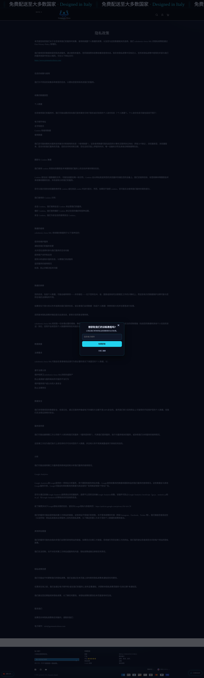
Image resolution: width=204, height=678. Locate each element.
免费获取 (102, 344)
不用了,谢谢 (102, 351)
